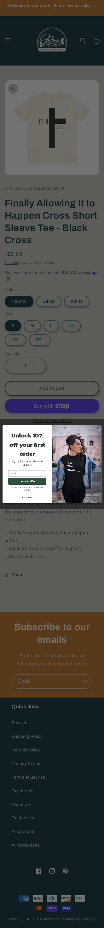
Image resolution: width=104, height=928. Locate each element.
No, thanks (27, 497)
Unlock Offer (27, 481)
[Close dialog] (98, 428)
